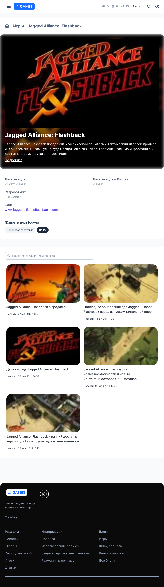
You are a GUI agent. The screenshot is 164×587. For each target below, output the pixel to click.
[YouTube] (127, 6)
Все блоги (107, 560)
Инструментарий (18, 553)
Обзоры (11, 546)
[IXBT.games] (7, 26)
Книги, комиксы (111, 553)
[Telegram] (123, 6)
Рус (135, 6)
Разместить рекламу (57, 560)
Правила (48, 539)
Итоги (9, 560)
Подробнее (13, 160)
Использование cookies (60, 546)
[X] (108, 6)
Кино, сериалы (110, 546)
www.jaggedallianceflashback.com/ (31, 210)
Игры (18, 26)
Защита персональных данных (65, 553)
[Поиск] (149, 6)
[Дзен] (113, 6)
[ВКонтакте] (103, 6)
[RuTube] (118, 6)
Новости (12, 539)
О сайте (11, 517)
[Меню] (9, 6)
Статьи (10, 568)
